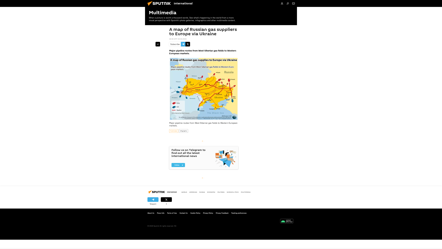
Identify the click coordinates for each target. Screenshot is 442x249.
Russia (202, 192)
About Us (150, 213)
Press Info (160, 213)
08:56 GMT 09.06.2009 (177, 39)
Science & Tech (233, 192)
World (184, 192)
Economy (211, 192)
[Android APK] (287, 221)
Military (220, 192)
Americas (193, 192)
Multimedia (173, 131)
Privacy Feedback (222, 213)
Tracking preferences (239, 213)
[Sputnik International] (160, 6)
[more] (158, 44)
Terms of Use (172, 213)
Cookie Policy (195, 213)
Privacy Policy (208, 213)
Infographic (183, 131)
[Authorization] (282, 3)
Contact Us (184, 213)
